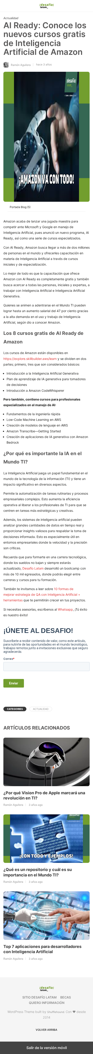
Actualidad (10, 18)
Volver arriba (46, 1029)
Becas (65, 997)
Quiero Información (46, 1003)
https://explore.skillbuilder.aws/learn (30, 359)
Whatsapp (65, 609)
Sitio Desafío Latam (39, 997)
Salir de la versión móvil (46, 1047)
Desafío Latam (33, 568)
